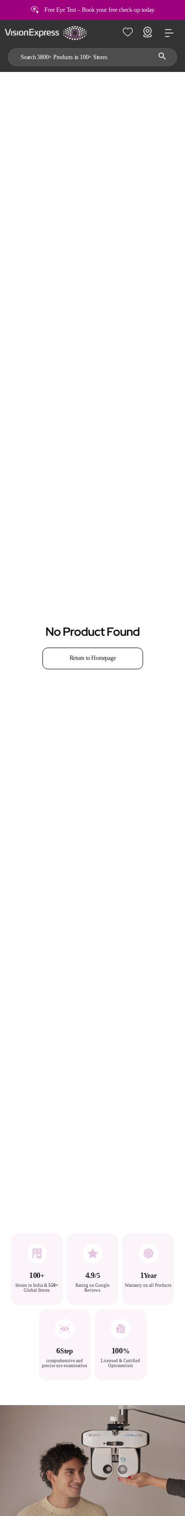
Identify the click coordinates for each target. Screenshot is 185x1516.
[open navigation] (169, 33)
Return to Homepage (93, 658)
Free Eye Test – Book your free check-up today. (99, 9)
